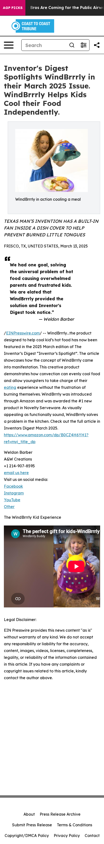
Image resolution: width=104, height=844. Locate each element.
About (29, 814)
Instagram (14, 493)
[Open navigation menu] (9, 45)
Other (9, 506)
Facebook (13, 486)
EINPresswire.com (23, 333)
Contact (92, 835)
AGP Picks (12, 8)
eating (10, 387)
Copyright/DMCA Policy (27, 835)
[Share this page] (96, 45)
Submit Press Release (32, 824)
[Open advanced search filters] (83, 45)
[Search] (72, 45)
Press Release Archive (60, 814)
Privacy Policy (67, 835)
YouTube (12, 499)
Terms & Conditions (74, 824)
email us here (16, 472)
